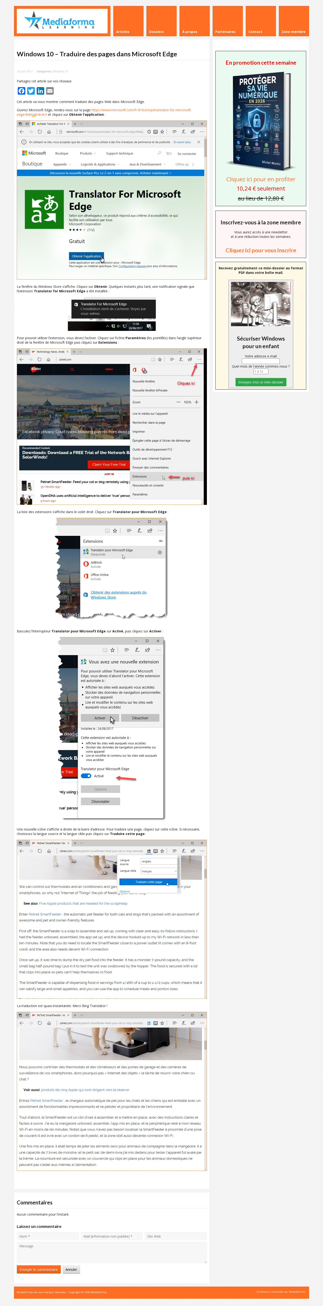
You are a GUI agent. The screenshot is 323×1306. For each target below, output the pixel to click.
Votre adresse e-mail (261, 356)
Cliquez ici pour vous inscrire (261, 250)
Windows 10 (60, 71)
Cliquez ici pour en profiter (261, 179)
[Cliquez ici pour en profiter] (261, 171)
